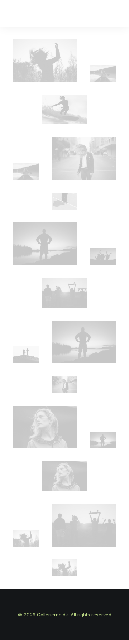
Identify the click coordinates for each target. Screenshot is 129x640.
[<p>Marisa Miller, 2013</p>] (64, 293)
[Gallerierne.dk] (20, 13)
